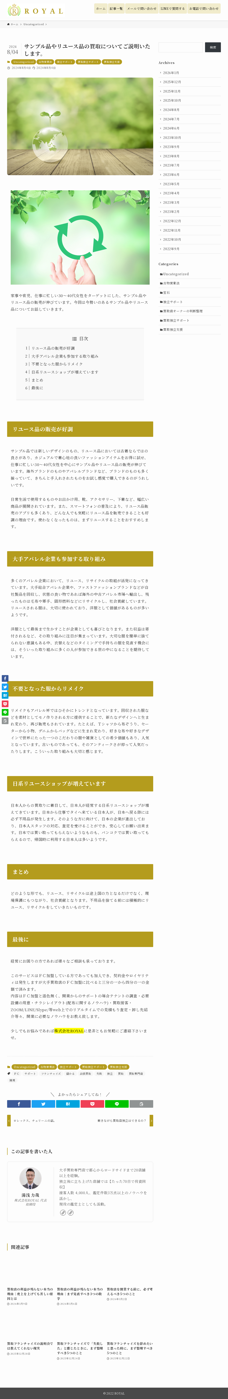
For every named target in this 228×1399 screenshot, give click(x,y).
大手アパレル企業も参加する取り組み (65, 356)
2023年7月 (171, 165)
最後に (37, 387)
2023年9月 (171, 146)
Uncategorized (23, 62)
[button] (19, 1104)
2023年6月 (171, 174)
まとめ (37, 380)
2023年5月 (171, 184)
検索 (213, 47)
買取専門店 (136, 1073)
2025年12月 (172, 82)
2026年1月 (171, 72)
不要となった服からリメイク (57, 364)
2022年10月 (172, 239)
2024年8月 (171, 109)
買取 (121, 1073)
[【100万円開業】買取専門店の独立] (36, 10)
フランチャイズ (51, 1073)
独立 (110, 1073)
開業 (12, 1080)
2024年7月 (171, 119)
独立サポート (65, 62)
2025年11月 (172, 91)
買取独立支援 (112, 62)
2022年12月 (172, 221)
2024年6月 (171, 128)
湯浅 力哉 (30, 1195)
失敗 (99, 1073)
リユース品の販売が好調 (53, 348)
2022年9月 (171, 249)
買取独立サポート (88, 62)
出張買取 (85, 1073)
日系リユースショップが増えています (65, 372)
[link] (63, 1213)
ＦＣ (17, 1073)
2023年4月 (171, 193)
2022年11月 (172, 230)
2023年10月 (172, 137)
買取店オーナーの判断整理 (183, 311)
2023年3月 (171, 202)
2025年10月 (172, 100)
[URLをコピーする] (141, 1104)
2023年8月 (171, 156)
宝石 (166, 292)
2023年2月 (171, 211)
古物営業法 (45, 62)
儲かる (70, 1073)
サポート (30, 1073)
